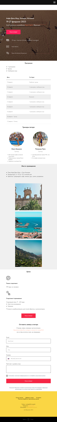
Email (7, 413)
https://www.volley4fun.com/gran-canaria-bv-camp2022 (28, 406)
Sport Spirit (29, 63)
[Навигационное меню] (54, 2)
